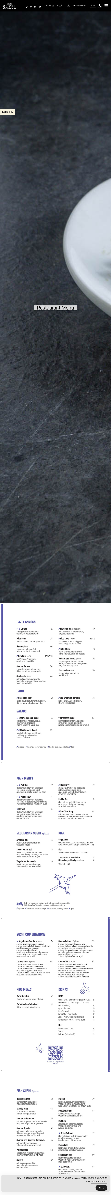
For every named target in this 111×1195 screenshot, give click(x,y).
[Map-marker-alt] (27, 7)
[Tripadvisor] (31, 7)
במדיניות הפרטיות (99, 1181)
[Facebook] (40, 7)
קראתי (101, 1187)
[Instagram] (35, 7)
